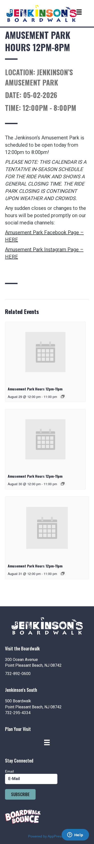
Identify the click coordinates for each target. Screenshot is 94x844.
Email (9, 771)
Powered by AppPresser (47, 836)
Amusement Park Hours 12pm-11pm (35, 388)
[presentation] (45, 352)
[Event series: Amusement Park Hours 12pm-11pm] (62, 396)
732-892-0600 (18, 673)
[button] (20, 794)
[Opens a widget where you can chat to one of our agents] (75, 835)
